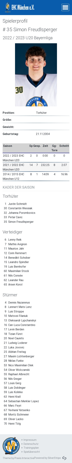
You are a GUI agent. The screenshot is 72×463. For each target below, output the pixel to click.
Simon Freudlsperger (19, 221)
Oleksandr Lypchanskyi (20, 320)
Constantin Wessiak (18, 208)
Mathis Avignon (16, 244)
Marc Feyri (12, 405)
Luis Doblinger (15, 387)
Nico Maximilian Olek (18, 365)
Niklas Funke (14, 360)
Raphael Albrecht (16, 374)
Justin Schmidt (16, 204)
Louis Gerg (12, 383)
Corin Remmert (15, 253)
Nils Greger (13, 378)
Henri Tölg (12, 423)
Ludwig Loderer (15, 343)
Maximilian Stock (16, 271)
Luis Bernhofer (15, 266)
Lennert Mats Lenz (18, 307)
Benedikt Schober (17, 257)
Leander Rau (13, 280)
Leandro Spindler (16, 262)
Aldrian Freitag (15, 351)
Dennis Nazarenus (17, 302)
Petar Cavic (13, 217)
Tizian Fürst (13, 334)
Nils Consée (13, 275)
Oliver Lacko (13, 419)
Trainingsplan (31, 447)
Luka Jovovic (14, 347)
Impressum (30, 439)
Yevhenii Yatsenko (17, 410)
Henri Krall (12, 396)
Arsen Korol (13, 284)
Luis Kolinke (13, 392)
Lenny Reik (13, 239)
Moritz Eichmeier (16, 414)
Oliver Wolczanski (17, 370)
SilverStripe (54, 458)
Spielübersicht (32, 451)
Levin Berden (14, 329)
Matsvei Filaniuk (16, 316)
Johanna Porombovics (19, 213)
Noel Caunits (14, 338)
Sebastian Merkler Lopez (21, 401)
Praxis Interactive (24, 458)
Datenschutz (31, 443)
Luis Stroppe (14, 311)
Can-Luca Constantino (19, 325)
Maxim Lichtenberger (19, 356)
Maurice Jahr (14, 248)
